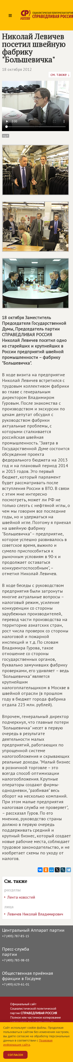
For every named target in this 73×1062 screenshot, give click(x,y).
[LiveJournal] (62, 869)
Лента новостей (21, 897)
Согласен (15, 1055)
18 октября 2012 (17, 69)
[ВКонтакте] (40, 869)
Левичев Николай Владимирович (35, 914)
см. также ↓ (59, 74)
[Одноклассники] (45, 869)
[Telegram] (68, 869)
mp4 (5, 136)
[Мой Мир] (51, 869)
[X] (57, 869)
